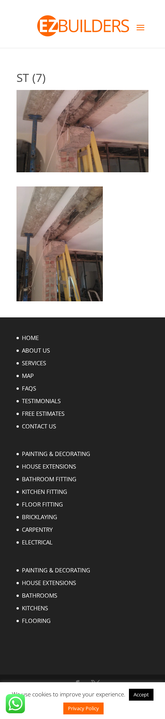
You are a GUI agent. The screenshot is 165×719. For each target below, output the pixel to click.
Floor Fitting (42, 504)
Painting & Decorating (56, 454)
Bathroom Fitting (49, 479)
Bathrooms (39, 595)
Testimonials (41, 401)
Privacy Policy (83, 708)
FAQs (29, 388)
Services (34, 363)
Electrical (37, 542)
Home (30, 338)
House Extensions (49, 466)
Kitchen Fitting (44, 491)
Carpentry (37, 529)
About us (36, 350)
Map (28, 375)
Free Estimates (43, 413)
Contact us (39, 426)
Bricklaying (39, 517)
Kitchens (35, 608)
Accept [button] (141, 694)
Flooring (36, 620)
